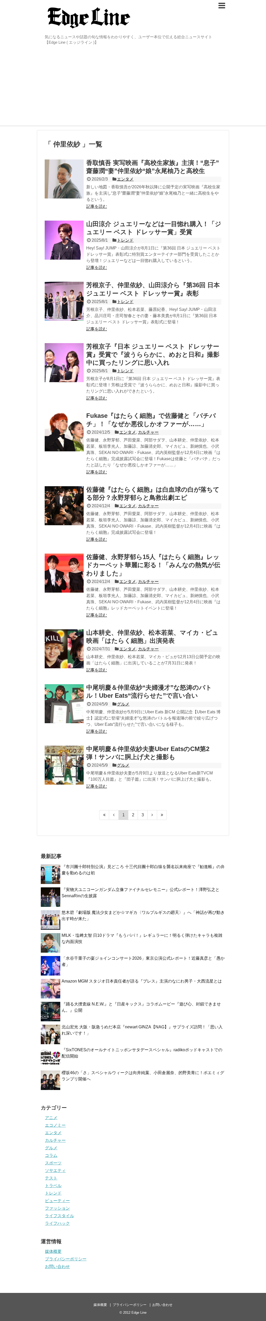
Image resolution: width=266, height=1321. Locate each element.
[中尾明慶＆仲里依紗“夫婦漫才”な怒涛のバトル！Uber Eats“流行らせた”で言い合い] (64, 703)
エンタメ (125, 179)
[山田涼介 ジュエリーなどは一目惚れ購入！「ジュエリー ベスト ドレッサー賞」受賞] (64, 240)
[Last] (162, 815)
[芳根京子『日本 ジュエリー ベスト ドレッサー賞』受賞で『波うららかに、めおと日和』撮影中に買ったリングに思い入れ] (64, 362)
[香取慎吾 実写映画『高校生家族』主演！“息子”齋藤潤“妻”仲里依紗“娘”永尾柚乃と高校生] (64, 178)
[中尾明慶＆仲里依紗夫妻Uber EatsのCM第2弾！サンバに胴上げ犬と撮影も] (64, 765)
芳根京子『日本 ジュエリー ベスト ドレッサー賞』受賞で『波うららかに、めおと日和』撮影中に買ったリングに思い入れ (153, 354)
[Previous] (114, 815)
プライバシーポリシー (66, 1259)
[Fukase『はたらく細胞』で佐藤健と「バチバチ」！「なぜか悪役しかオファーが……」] (64, 431)
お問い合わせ (57, 1266)
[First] (104, 815)
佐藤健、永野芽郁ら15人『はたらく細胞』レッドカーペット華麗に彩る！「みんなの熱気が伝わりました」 (153, 564)
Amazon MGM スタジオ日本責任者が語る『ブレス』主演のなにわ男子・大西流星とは (142, 981)
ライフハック (57, 1223)
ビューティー (57, 1200)
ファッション (57, 1208)
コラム (51, 1155)
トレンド (125, 240)
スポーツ (53, 1163)
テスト (51, 1178)
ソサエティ (55, 1170)
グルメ (123, 704)
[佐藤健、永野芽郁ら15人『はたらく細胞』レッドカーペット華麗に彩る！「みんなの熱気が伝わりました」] (64, 573)
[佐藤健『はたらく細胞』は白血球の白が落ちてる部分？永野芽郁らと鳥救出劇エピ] (64, 505)
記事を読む (96, 206)
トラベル (53, 1185)
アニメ (51, 1117)
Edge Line (139, 1312)
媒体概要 (53, 1251)
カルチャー (148, 432)
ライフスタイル (59, 1216)
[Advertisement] (133, 86)
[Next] (152, 815)
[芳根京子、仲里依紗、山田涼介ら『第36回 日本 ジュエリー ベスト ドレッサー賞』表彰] (64, 301)
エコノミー (55, 1125)
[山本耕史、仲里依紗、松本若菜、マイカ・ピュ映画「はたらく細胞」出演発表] (64, 648)
